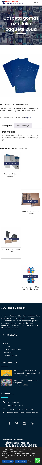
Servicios (7, 346)
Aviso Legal (8, 440)
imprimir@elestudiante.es (23, 409)
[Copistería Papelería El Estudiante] (16, 2)
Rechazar (20, 461)
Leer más (9, 164)
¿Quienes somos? (10, 355)
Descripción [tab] (7, 126)
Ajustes (32, 461)
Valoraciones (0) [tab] (23, 126)
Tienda (5, 343)
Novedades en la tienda (12, 349)
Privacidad (18, 440)
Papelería (29, 117)
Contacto (7, 352)
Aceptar (6, 461)
